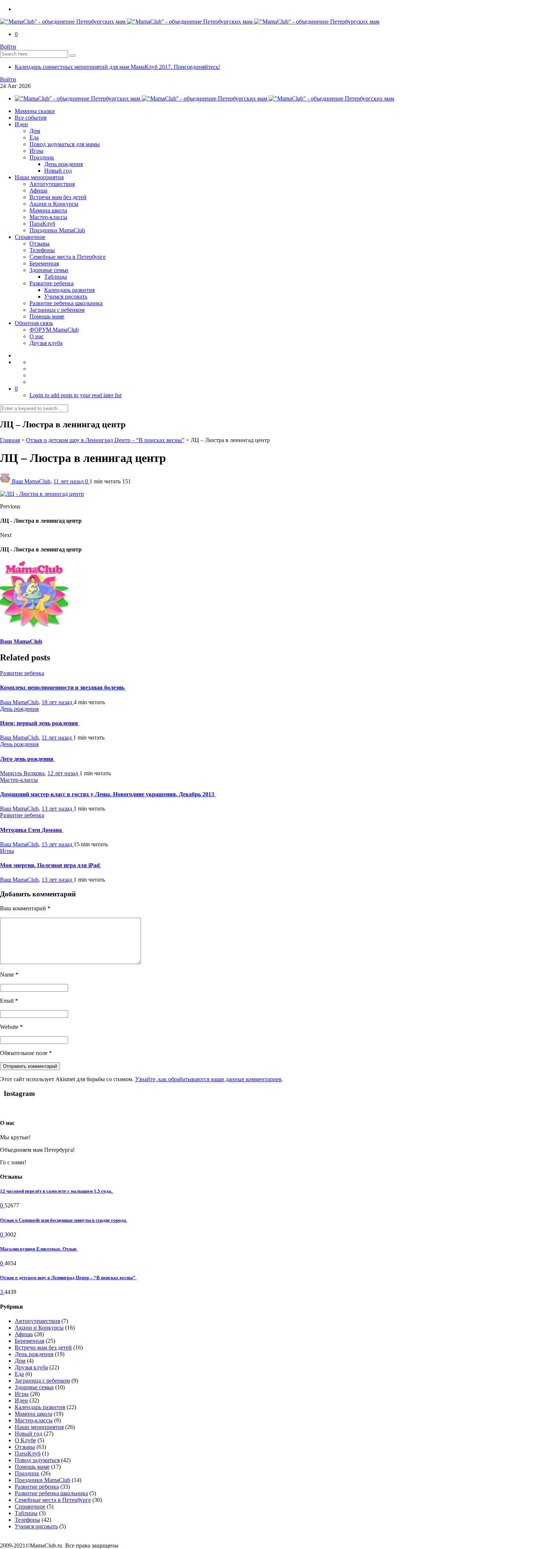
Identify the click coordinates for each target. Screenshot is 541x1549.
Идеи (21, 124)
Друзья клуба (46, 343)
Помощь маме (46, 316)
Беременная (44, 263)
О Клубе (25, 1440)
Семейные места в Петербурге (67, 257)
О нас (36, 336)
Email (9, 1001)
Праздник (41, 157)
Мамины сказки (35, 111)
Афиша (38, 190)
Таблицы (55, 277)
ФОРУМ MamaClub (54, 330)
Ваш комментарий (25, 908)
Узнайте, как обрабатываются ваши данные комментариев (208, 1079)
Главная (10, 440)
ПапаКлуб (42, 223)
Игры (36, 151)
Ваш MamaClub (31, 481)
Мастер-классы (48, 217)
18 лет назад (58, 702)
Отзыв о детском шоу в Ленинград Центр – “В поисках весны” (105, 440)
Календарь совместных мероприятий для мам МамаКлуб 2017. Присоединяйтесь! (117, 67)
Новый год (58, 170)
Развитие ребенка (51, 283)
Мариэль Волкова (22, 773)
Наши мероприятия (39, 177)
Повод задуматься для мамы (64, 144)
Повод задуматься (37, 1460)
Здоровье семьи (48, 270)
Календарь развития (69, 290)
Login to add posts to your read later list (75, 395)
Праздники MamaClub (57, 230)
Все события (30, 117)
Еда (34, 137)
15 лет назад (58, 844)
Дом (34, 131)
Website (11, 1027)
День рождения (63, 164)
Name (9, 974)
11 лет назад (69, 481)
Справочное (30, 237)
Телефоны (42, 250)
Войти (8, 46)
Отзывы (39, 243)
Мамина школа (48, 210)
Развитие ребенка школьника (66, 303)
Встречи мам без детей (57, 197)
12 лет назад (63, 773)
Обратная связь (34, 323)
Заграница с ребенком (57, 310)
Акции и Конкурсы (53, 204)
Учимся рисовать (65, 296)
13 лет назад (58, 808)
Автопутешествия (52, 184)
